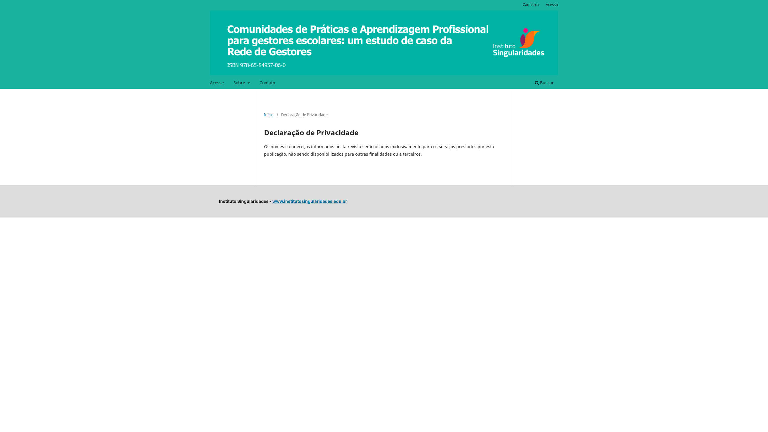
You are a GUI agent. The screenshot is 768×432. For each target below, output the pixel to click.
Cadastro (531, 4)
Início (269, 114)
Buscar (546, 83)
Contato (267, 83)
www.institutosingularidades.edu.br (309, 201)
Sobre (239, 83)
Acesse (217, 83)
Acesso (552, 4)
